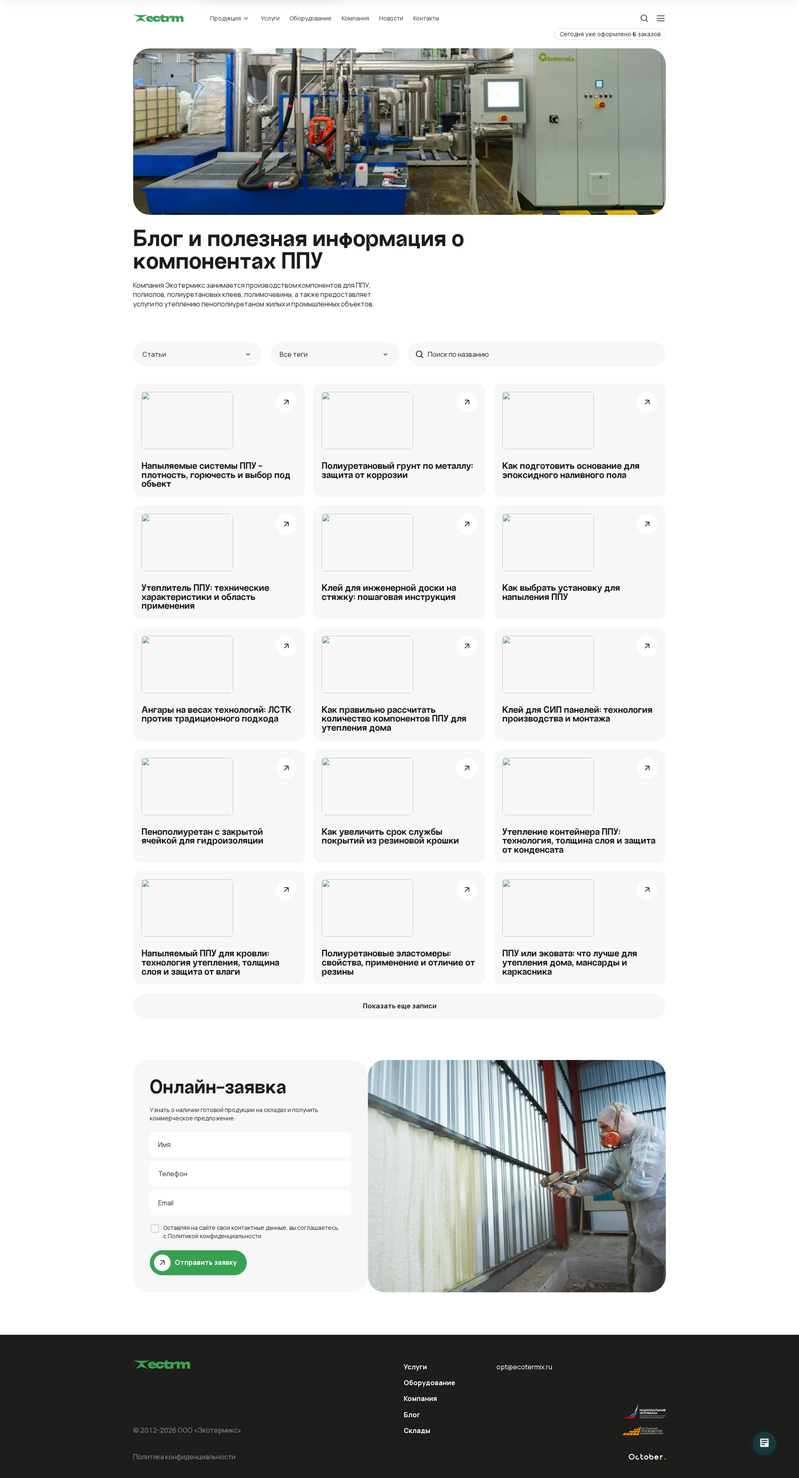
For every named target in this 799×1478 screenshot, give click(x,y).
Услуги (270, 18)
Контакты (426, 18)
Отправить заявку (206, 1262)
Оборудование (311, 18)
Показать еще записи (400, 1005)
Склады (417, 1430)
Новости (391, 18)
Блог (412, 1414)
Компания (355, 18)
